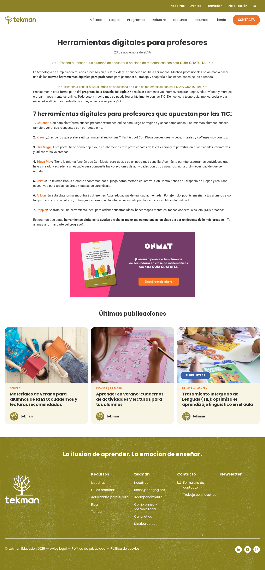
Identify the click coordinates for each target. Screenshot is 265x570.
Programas (136, 19)
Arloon (41, 195)
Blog (94, 504)
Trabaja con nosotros (199, 494)
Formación (214, 6)
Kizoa (41, 137)
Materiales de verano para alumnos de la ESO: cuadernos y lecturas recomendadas (43, 399)
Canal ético (143, 516)
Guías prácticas (103, 490)
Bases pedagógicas (149, 490)
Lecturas (180, 19)
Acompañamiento (148, 497)
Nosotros (141, 482)
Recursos (201, 19)
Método (96, 19)
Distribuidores (144, 523)
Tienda (220, 19)
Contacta (246, 20)
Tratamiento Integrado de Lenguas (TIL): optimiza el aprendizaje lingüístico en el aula (217, 399)
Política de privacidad (88, 548)
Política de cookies (125, 548)
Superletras (195, 375)
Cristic (41, 181)
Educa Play (44, 162)
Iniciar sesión (237, 6)
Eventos (195, 6)
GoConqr (43, 123)
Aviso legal (58, 548)
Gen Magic (44, 147)
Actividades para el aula (110, 497)
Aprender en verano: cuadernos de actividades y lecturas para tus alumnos (130, 399)
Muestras (98, 482)
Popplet (42, 210)
